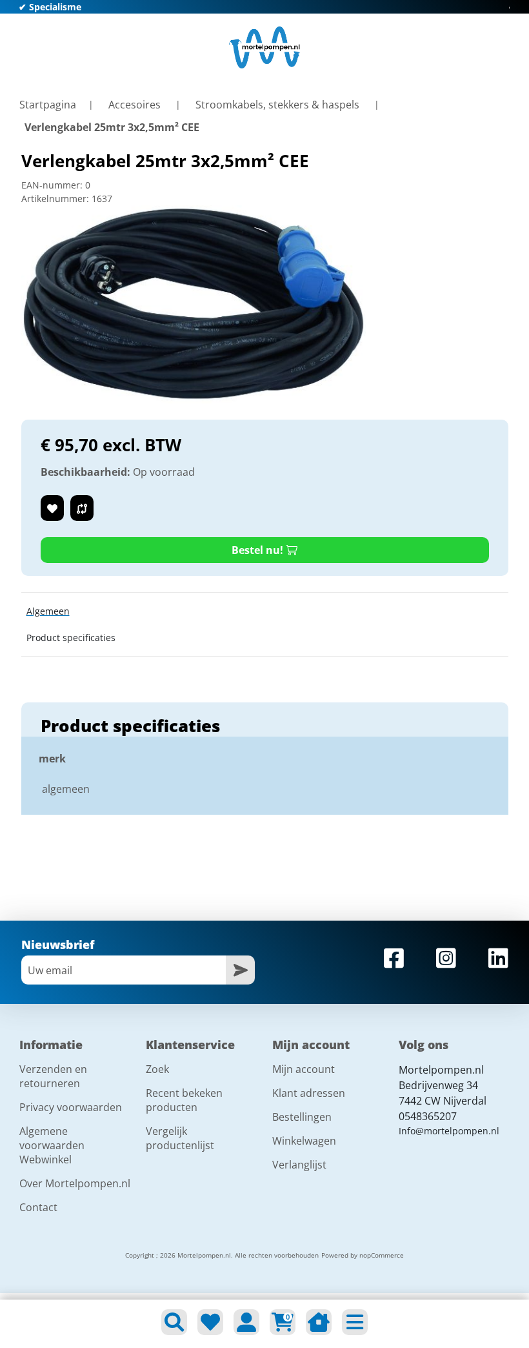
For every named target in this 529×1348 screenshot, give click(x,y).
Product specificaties (70, 637)
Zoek (157, 1069)
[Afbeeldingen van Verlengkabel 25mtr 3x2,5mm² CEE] (193, 303)
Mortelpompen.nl (441, 1070)
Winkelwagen (304, 1141)
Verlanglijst (299, 1165)
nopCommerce (381, 1255)
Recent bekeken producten (184, 1100)
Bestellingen (302, 1117)
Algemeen (48, 611)
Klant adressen (308, 1093)
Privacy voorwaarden (70, 1107)
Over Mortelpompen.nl (74, 1183)
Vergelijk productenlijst (180, 1138)
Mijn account (303, 1069)
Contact (38, 1207)
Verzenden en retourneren (53, 1076)
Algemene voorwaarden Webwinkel (52, 1145)
